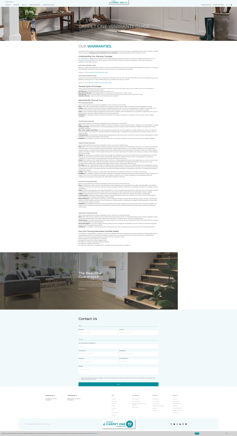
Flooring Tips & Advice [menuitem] (48, 4)
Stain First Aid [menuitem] (155, 401)
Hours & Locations (206, 4)
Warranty (96, 19)
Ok (197, 433)
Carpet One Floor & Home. (35, 424)
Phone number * (82, 350)
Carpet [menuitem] (113, 405)
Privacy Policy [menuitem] (176, 412)
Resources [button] (16, 4)
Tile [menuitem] (112, 410)
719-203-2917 (48, 400)
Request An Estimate (218, 4)
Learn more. (95, 433)
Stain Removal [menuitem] (155, 399)
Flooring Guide (89, 19)
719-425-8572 (70, 400)
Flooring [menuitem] (113, 399)
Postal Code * (81, 358)
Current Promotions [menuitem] (34, 4)
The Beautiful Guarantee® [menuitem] (158, 405)
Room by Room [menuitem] (176, 401)
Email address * (122, 350)
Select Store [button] (8, 1)
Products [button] (8, 4)
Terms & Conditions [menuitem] (177, 410)
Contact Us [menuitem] (175, 405)
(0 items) (231, 4)
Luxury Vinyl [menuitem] (114, 401)
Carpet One (81, 19)
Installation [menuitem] (154, 410)
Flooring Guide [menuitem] (155, 403)
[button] (227, 5)
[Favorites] (229, 5)
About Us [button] (24, 4)
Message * (81, 366)
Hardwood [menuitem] (114, 403)
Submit (118, 384)
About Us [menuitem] (175, 399)
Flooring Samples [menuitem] (136, 401)
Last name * (121, 329)
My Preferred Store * (123, 358)
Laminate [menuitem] (114, 408)
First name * (81, 329)
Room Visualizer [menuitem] (135, 399)
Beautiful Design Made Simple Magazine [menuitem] (139, 404)
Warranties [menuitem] (154, 408)
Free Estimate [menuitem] (115, 412)
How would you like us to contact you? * (87, 343)
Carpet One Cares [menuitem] (177, 403)
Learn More (81, 289)
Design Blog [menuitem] (135, 407)
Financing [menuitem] (114, 415)
